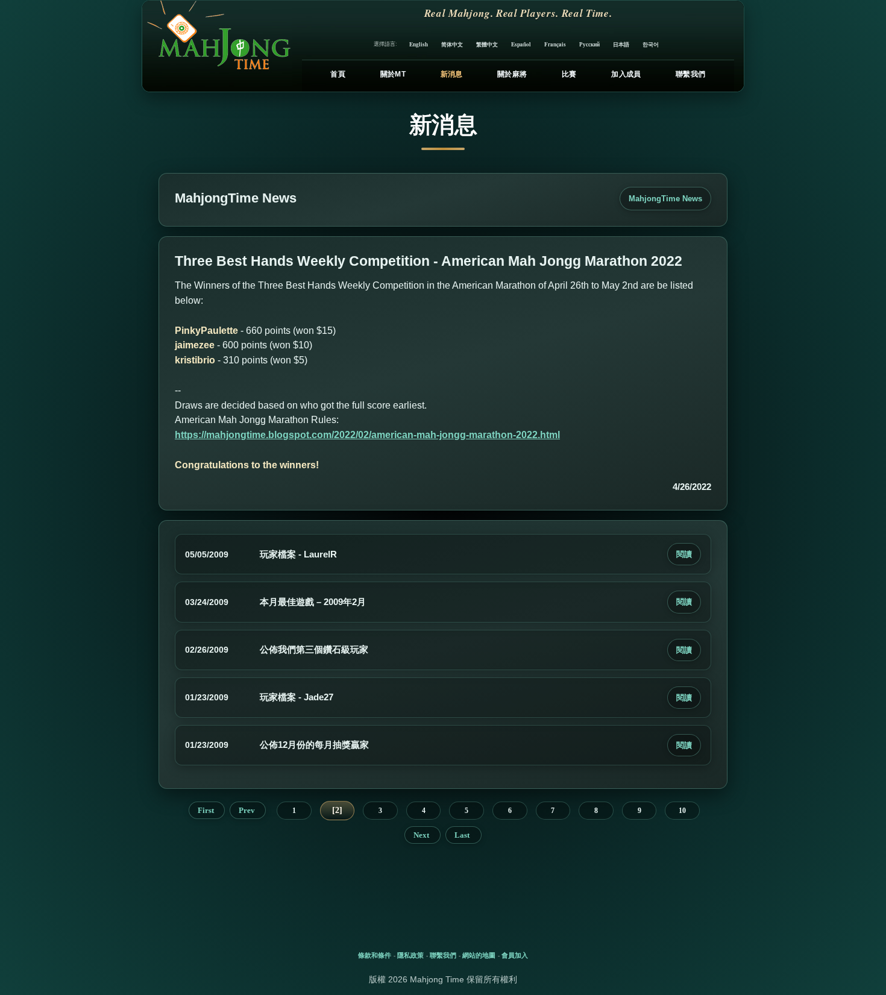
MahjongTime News (665, 198)
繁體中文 (487, 44)
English (418, 44)
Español (521, 44)
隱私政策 (410, 955)
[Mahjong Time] (217, 46)
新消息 (452, 74)
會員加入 (514, 955)
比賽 (569, 74)
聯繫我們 (690, 74)
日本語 (621, 44)
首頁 (337, 74)
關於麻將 (512, 74)
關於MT (393, 74)
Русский (589, 44)
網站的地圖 (478, 955)
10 (682, 810)
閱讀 (684, 554)
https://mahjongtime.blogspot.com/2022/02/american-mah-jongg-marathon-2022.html (367, 435)
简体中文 (452, 44)
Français (555, 44)
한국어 (651, 44)
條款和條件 (374, 955)
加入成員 (626, 74)
